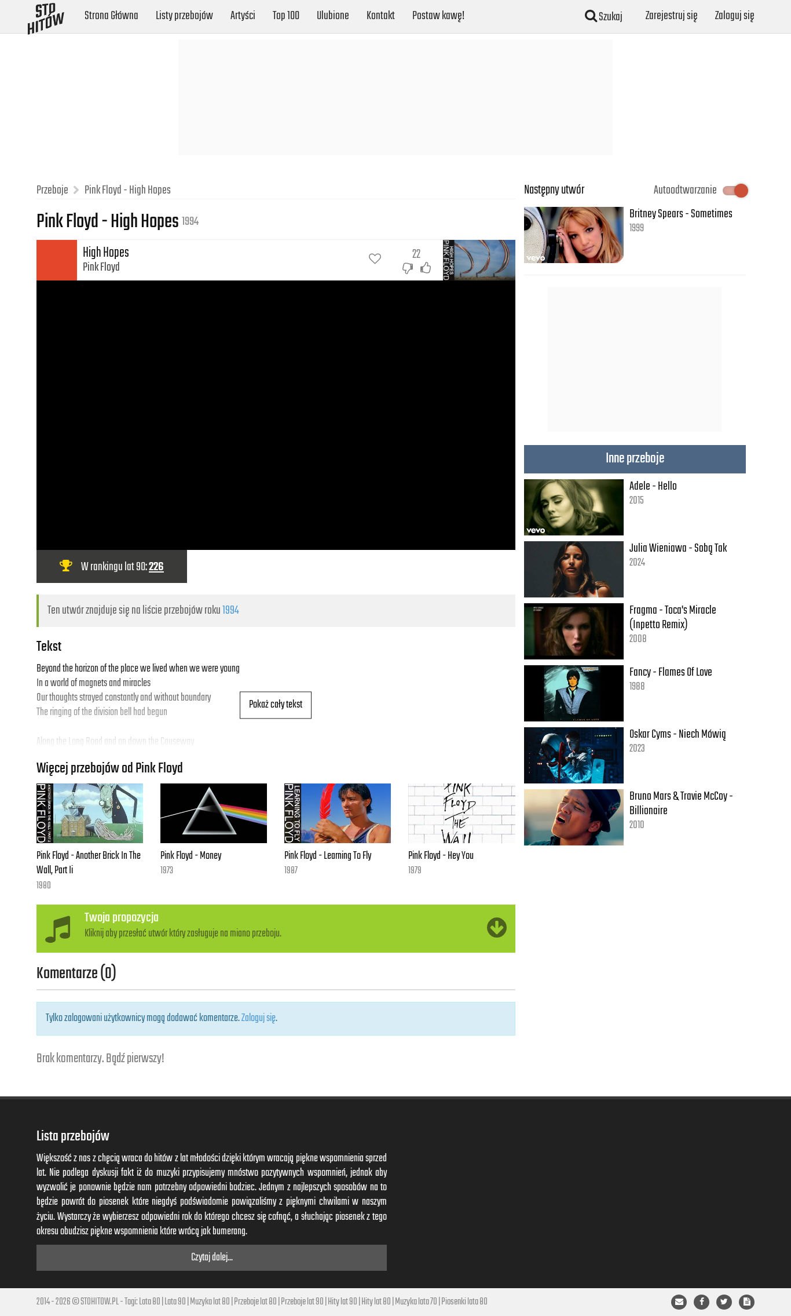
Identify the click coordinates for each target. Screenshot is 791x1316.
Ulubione (333, 15)
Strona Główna (111, 15)
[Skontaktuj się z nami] (679, 1302)
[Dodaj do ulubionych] (374, 260)
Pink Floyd (101, 267)
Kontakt (381, 15)
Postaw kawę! (438, 15)
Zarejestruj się (672, 15)
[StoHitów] (46, 14)
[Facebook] (701, 1302)
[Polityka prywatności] (747, 1302)
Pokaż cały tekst (275, 704)
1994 (230, 610)
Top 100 (286, 15)
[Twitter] (724, 1302)
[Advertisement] (395, 97)
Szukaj (609, 17)
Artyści (242, 15)
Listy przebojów (184, 15)
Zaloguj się (735, 15)
